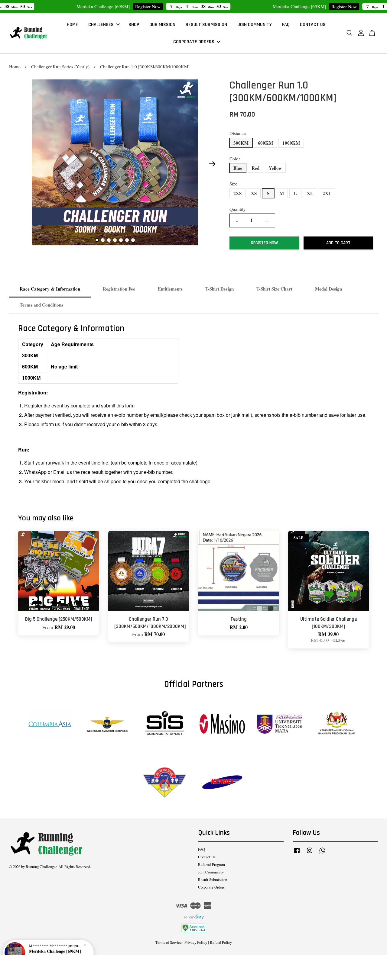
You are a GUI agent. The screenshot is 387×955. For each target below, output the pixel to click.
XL (310, 193)
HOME (72, 24)
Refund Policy (221, 942)
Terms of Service (168, 942)
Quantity (237, 209)
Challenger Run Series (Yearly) (60, 66)
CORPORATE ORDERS (193, 42)
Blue (237, 168)
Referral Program (211, 864)
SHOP (133, 24)
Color (234, 159)
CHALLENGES (101, 24)
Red (255, 168)
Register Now (120, 6)
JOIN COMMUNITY (254, 24)
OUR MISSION (162, 24)
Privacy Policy (195, 942)
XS (254, 193)
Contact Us (207, 857)
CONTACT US (313, 24)
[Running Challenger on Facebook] (297, 853)
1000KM (291, 143)
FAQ (286, 24)
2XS (237, 193)
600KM (265, 143)
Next (212, 163)
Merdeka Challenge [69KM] (55, 938)
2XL (327, 193)
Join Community (211, 872)
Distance (237, 133)
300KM (241, 143)
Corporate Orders (211, 887)
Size (233, 184)
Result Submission (212, 879)
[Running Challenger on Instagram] (309, 853)
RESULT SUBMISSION (206, 24)
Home (15, 66)
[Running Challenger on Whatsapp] (322, 853)
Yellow (275, 168)
